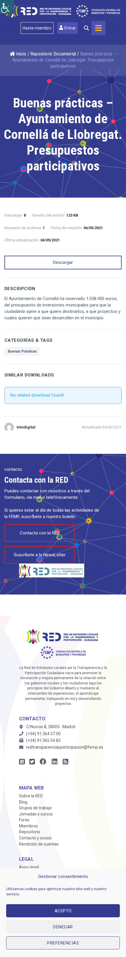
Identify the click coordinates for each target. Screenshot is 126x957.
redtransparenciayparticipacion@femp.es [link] (64, 747)
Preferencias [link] (63, 943)
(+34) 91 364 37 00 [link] (43, 733)
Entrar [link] (70, 28)
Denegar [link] (63, 927)
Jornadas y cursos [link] (36, 814)
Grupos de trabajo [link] (35, 808)
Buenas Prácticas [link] (22, 351)
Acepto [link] (63, 911)
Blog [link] (23, 802)
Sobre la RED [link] (31, 796)
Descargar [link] (63, 262)
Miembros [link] (28, 826)
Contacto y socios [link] (35, 838)
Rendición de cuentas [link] (39, 844)
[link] (7, 7)
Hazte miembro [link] (37, 28)
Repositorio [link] (29, 831)
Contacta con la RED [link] (39, 533)
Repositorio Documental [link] (53, 54)
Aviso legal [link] (29, 867)
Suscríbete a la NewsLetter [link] (40, 554)
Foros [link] (24, 819)
